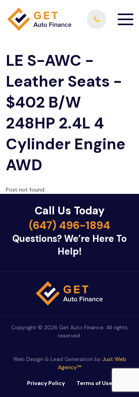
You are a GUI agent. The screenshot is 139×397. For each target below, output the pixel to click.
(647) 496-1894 (69, 225)
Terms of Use (94, 383)
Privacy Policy (46, 383)
